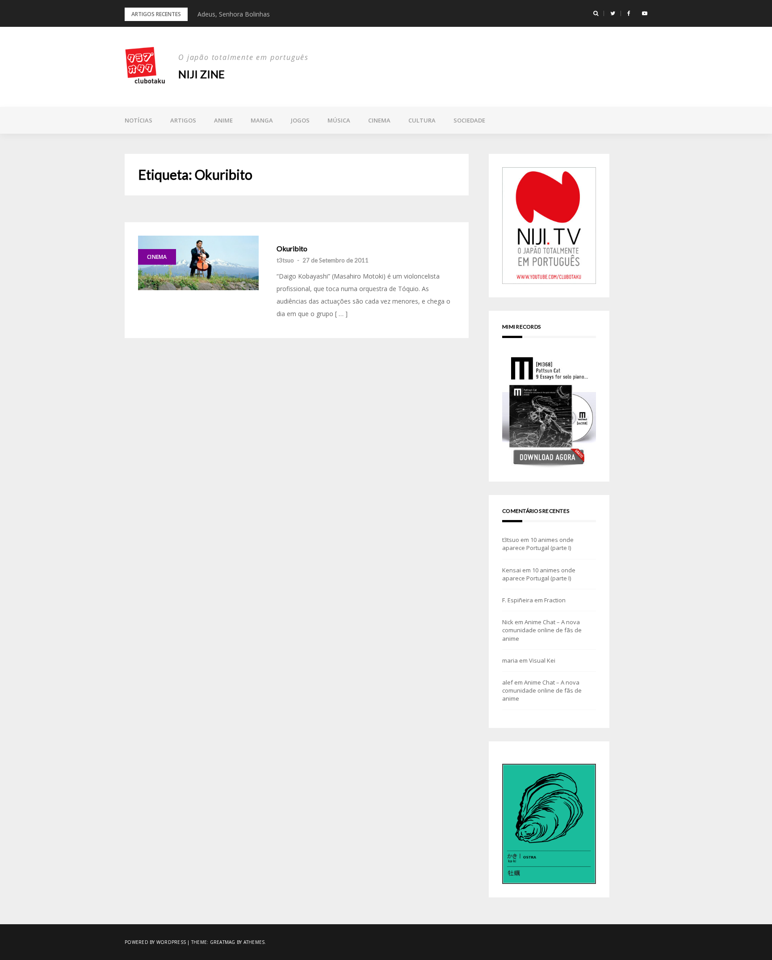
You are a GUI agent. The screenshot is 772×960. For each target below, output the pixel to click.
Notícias (138, 120)
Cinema (379, 120)
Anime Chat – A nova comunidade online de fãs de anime (542, 630)
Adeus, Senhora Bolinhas (233, 14)
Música (338, 120)
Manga (262, 120)
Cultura (422, 120)
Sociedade (469, 120)
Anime (223, 120)
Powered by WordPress (155, 942)
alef (507, 682)
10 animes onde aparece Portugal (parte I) (538, 544)
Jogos (300, 120)
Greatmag (222, 942)
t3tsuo (285, 260)
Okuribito (292, 249)
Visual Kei (542, 660)
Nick (507, 622)
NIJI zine (201, 74)
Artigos (183, 120)
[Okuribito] (198, 263)
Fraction (555, 600)
